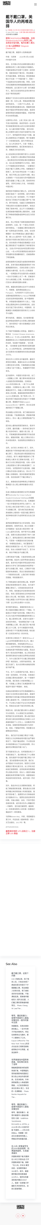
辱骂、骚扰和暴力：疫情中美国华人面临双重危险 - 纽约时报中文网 (20, 1019)
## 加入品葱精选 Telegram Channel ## (17, 47)
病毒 (27, 32)
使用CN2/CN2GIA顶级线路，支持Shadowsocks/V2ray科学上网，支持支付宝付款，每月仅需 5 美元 (20, 40)
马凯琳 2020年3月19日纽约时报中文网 (20, 30)
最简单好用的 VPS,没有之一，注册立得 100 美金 (20, 832)
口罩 (20, 32)
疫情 (33, 32)
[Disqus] (20, 876)
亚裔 (24, 32)
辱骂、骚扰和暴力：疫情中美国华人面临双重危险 (20, 1106)
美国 (30, 32)
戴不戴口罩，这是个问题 (20, 974)
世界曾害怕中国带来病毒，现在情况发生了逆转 (20, 1062)
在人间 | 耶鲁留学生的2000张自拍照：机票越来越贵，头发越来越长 (20, 1149)
